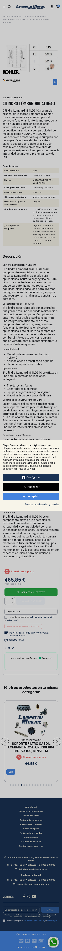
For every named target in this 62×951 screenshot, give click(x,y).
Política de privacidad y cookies (42, 504)
